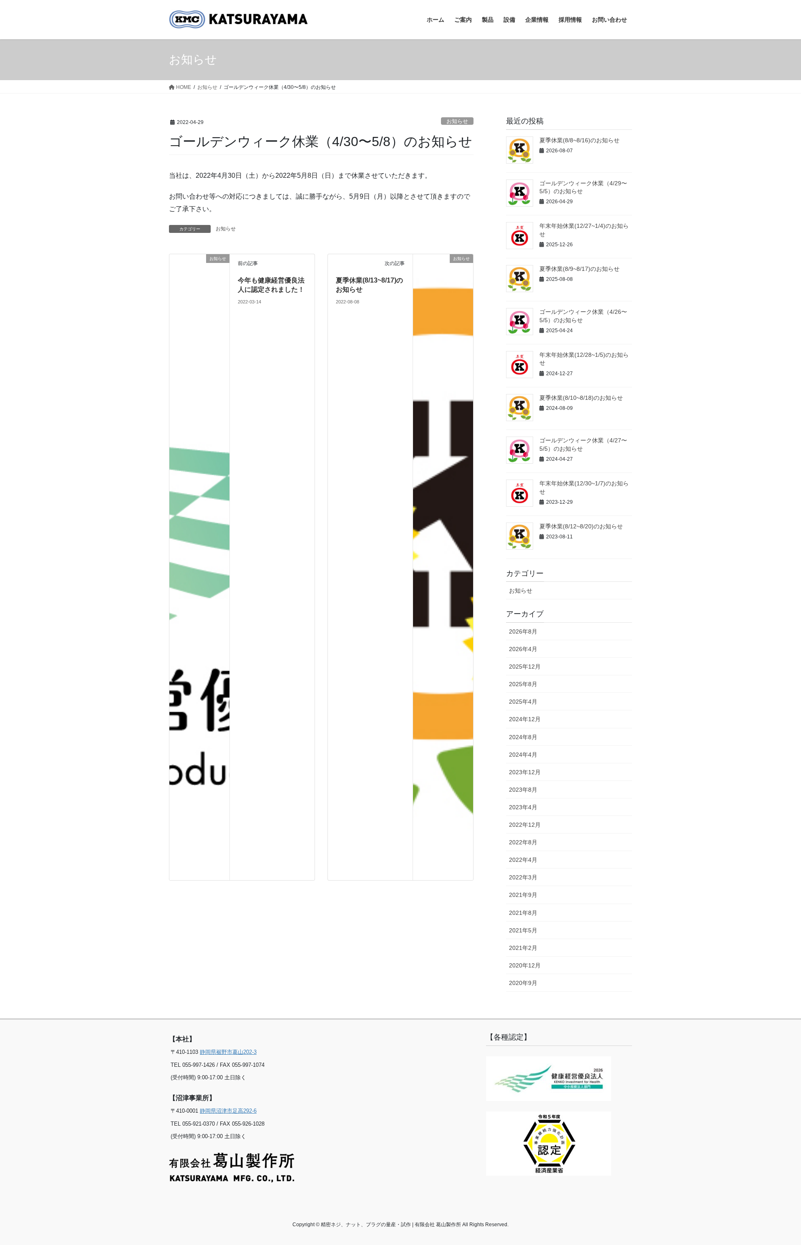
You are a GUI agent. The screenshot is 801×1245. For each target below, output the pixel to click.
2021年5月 (523, 930)
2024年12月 (525, 719)
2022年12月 (525, 824)
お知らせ (457, 121)
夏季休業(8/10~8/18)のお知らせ (581, 397)
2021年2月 (523, 947)
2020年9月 (523, 983)
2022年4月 (523, 859)
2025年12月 (525, 666)
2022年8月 (523, 842)
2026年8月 (523, 631)
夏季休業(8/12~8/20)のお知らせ (581, 526)
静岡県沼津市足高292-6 (228, 1111)
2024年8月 (523, 737)
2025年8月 (523, 684)
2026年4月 (523, 649)
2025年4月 (523, 701)
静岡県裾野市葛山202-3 (228, 1052)
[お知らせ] (199, 566)
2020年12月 (525, 965)
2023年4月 (523, 807)
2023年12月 (525, 772)
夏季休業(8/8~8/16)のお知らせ (579, 140)
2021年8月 (523, 912)
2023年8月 (523, 789)
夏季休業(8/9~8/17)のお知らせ (579, 268)
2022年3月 (523, 877)
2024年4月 (523, 754)
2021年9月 (523, 894)
